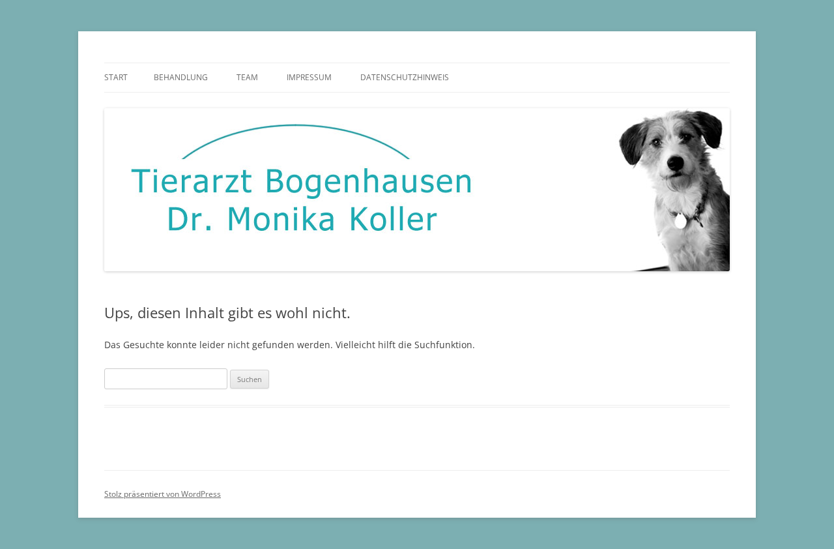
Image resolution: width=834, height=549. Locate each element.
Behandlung (181, 77)
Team (247, 77)
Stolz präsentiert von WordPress (162, 493)
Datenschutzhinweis (404, 77)
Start (116, 77)
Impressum (309, 77)
